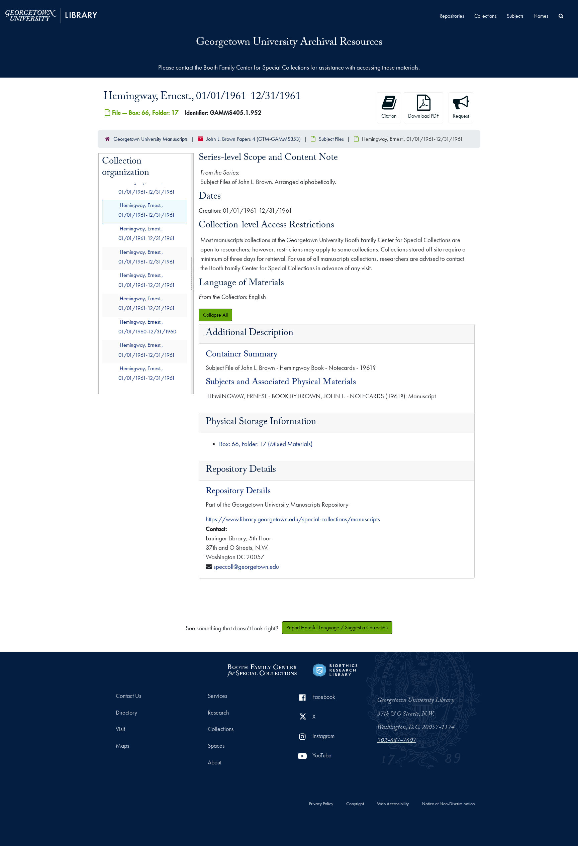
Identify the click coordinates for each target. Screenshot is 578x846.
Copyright (355, 804)
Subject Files (331, 138)
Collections (485, 15)
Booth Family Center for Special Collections (256, 67)
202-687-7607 (396, 741)
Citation (389, 115)
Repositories (452, 15)
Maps (122, 745)
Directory (126, 712)
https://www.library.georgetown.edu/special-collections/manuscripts (293, 519)
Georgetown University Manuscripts (150, 138)
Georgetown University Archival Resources (289, 43)
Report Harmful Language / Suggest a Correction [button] (337, 627)
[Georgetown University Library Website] (51, 15)
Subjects (515, 15)
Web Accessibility (393, 804)
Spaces (216, 745)
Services (217, 696)
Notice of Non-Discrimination (448, 804)
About (214, 762)
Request (461, 115)
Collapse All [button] (215, 314)
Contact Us (128, 696)
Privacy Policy (321, 804)
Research (218, 712)
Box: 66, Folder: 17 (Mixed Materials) (266, 444)
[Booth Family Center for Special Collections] (262, 669)
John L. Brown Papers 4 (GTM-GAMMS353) (253, 138)
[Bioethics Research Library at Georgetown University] (335, 669)
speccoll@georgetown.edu (246, 566)
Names (541, 15)
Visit (120, 729)
